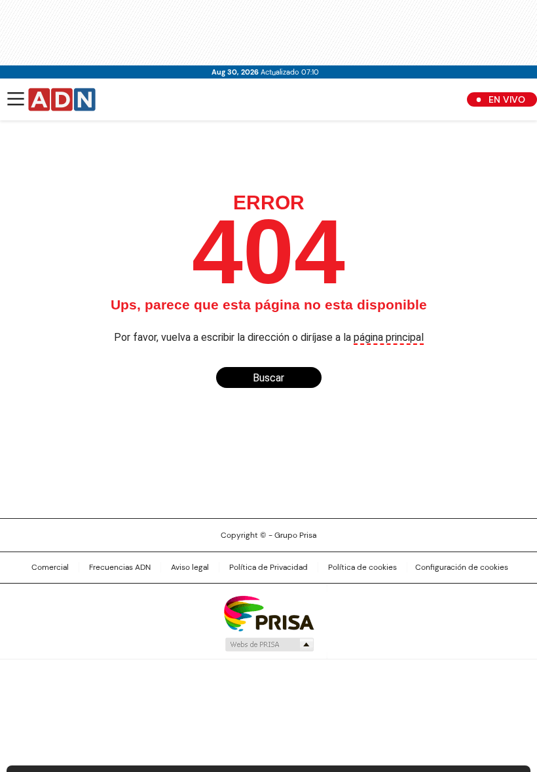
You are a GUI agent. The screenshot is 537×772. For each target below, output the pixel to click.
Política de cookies (362, 567)
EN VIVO (507, 99)
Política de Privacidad (268, 567)
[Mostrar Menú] (15, 98)
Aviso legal (190, 567)
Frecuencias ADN (120, 567)
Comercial (50, 567)
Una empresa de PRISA (268, 612)
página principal (389, 337)
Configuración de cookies (461, 567)
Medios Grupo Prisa (269, 644)
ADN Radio (62, 99)
